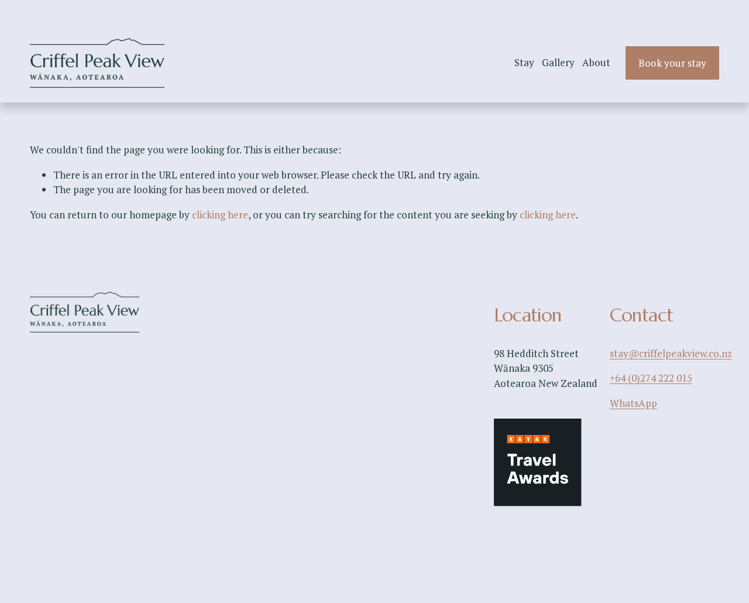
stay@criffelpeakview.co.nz (671, 353)
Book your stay (672, 63)
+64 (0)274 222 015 (651, 378)
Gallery (558, 62)
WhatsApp (633, 403)
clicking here (220, 214)
